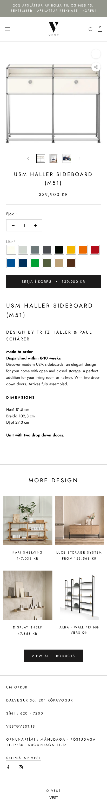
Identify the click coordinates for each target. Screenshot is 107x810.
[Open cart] (100, 29)
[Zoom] (96, 53)
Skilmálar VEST (23, 757)
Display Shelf (27, 627)
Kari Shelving (27, 552)
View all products (53, 655)
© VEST (53, 790)
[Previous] (28, 158)
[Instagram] (21, 767)
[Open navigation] (7, 29)
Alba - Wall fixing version (79, 630)
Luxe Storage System (79, 552)
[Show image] (40, 158)
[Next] (79, 158)
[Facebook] (8, 767)
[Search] (91, 29)
